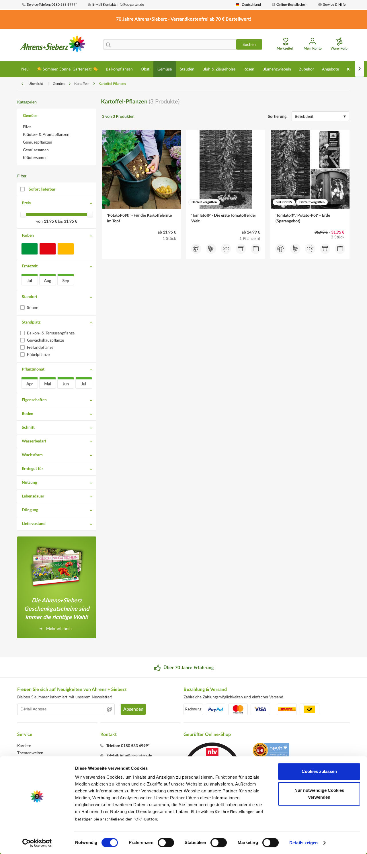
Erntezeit (30, 266)
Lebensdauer (33, 496)
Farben (28, 236)
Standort (29, 297)
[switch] (166, 842)
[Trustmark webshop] (270, 751)
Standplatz (31, 322)
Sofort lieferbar (42, 189)
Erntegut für (32, 469)
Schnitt (28, 428)
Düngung (30, 510)
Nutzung (29, 483)
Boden (27, 414)
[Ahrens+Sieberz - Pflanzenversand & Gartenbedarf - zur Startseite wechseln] (53, 45)
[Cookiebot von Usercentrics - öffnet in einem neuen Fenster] (37, 843)
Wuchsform (32, 455)
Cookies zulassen (319, 771)
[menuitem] (52, 4)
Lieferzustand (34, 524)
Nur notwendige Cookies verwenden (319, 794)
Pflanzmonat (33, 369)
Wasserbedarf (34, 441)
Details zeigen (303, 842)
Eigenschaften (34, 400)
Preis (26, 203)
